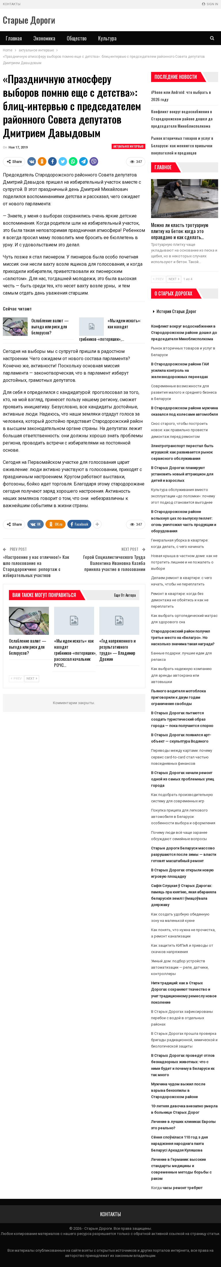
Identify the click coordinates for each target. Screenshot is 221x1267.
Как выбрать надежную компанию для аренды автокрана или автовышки (181, 675)
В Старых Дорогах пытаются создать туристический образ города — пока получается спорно (182, 719)
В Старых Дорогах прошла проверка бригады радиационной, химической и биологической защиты (184, 1039)
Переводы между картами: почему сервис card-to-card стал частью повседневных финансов (181, 756)
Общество (77, 38)
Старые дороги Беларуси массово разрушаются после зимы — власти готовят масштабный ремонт (183, 854)
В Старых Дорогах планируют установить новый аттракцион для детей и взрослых (182, 474)
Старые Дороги (29, 19)
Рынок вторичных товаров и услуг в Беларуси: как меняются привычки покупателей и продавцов (182, 145)
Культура (107, 38)
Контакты (11, 4)
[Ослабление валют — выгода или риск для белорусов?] (15, 326)
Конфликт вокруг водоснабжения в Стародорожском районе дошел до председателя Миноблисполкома (182, 118)
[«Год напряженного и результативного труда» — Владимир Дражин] (119, 621)
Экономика (44, 38)
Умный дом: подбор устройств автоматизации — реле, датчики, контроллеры (180, 967)
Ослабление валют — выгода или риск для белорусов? (50, 326)
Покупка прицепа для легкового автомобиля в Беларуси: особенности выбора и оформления (183, 816)
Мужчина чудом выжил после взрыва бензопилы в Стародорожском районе (178, 1090)
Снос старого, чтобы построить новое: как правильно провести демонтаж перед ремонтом (179, 429)
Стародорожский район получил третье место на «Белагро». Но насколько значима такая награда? (182, 637)
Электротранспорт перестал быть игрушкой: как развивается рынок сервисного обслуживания (182, 452)
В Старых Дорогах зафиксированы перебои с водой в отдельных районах (182, 1017)
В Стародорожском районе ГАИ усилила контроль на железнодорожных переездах (180, 370)
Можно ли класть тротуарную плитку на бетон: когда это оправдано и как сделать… (179, 231)
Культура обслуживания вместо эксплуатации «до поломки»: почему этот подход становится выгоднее (183, 496)
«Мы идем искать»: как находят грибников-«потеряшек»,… (110, 329)
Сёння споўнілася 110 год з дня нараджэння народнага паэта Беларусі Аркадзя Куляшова (179, 1143)
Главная (14, 38)
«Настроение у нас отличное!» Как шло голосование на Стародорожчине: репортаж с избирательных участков (36, 566)
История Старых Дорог (176, 311)
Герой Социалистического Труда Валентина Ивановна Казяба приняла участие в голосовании (114, 563)
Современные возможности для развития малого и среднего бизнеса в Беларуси (184, 392)
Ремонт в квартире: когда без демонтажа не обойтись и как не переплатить (179, 600)
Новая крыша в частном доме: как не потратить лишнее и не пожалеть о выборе (184, 562)
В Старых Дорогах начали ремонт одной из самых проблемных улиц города (182, 779)
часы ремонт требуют (183, 1188)
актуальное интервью (128, 146)
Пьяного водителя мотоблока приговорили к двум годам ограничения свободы (178, 697)
